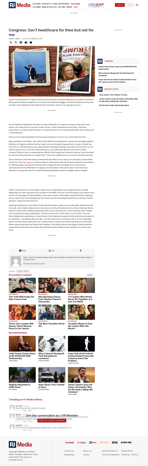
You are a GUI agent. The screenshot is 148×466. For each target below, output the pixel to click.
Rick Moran (13, 389)
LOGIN (129, 5)
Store (54, 4)
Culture (61, 7)
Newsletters (69, 454)
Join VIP (119, 5)
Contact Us (69, 451)
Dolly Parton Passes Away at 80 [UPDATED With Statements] (22, 356)
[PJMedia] (20, 5)
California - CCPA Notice (130, 454)
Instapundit (64, 4)
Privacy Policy (127, 451)
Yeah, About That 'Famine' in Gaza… (51, 385)
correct (76, 99)
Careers (86, 454)
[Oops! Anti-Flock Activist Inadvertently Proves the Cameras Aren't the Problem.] (81, 343)
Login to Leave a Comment (52, 420)
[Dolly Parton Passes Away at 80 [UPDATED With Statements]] (22, 343)
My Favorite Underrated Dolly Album (114, 105)
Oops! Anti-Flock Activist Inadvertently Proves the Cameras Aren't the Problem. (81, 357)
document (50, 149)
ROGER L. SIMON (22, 271)
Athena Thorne (73, 363)
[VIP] (75, 7)
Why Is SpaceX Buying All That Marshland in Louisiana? (51, 356)
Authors (37, 4)
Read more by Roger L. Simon (35, 263)
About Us (87, 451)
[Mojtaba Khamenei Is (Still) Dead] (22, 374)
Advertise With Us (110, 451)
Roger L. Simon (14, 39)
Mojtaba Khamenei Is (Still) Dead (20, 385)
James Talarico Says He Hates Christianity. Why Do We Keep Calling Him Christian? (80, 388)
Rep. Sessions (28, 162)
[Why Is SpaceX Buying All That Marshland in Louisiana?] (51, 343)
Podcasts (46, 4)
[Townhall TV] (76, 3)
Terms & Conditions (111, 454)
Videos (69, 7)
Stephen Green (43, 361)
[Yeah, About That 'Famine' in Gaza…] (51, 374)
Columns (37, 7)
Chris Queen (13, 361)
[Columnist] (16, 261)
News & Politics (49, 7)
